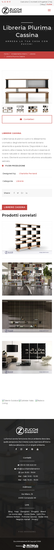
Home (6, 54)
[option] (27, 87)
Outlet (49, 4)
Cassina (16, 133)
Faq (50, 2)
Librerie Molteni (13, 517)
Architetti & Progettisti (39, 2)
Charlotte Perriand (28, 173)
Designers (24, 511)
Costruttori (24, 2)
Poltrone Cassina (29, 517)
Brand (43, 511)
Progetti (35, 511)
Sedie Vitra (43, 517)
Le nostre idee (15, 514)
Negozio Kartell (23, 519)
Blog (43, 4)
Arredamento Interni (19, 54)
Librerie (32, 54)
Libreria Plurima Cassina (15, 56)
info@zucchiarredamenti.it (28, 469)
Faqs (16, 511)
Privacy (35, 519)
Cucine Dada (29, 514)
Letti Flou (41, 514)
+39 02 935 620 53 (28, 465)
